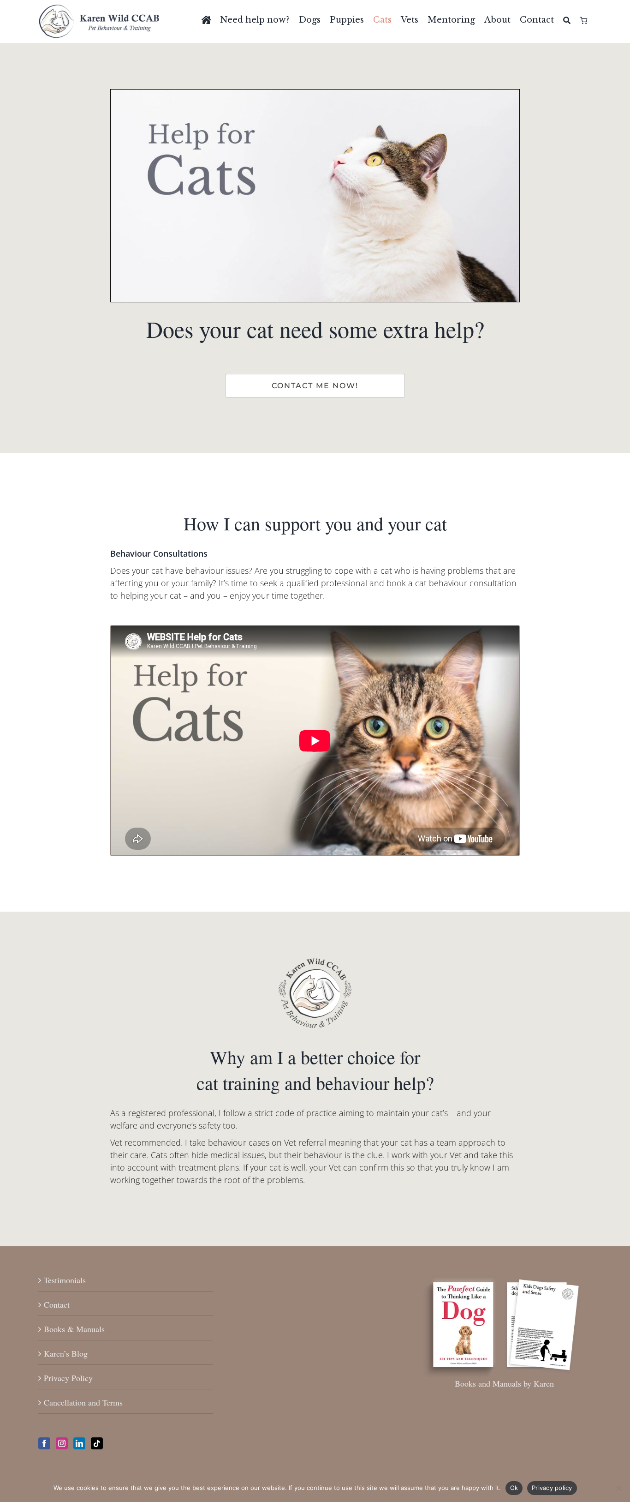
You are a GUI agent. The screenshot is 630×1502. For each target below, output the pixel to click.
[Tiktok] (97, 1443)
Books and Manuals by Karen (504, 1383)
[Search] (567, 20)
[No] (618, 1488)
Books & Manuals (74, 1328)
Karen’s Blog (66, 1353)
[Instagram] (62, 1443)
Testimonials (65, 1280)
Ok (514, 1487)
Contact (57, 1304)
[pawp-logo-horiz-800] (99, 8)
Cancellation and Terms (83, 1402)
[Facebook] (44, 1443)
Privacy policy (552, 1487)
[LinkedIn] (79, 1443)
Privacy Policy (68, 1377)
